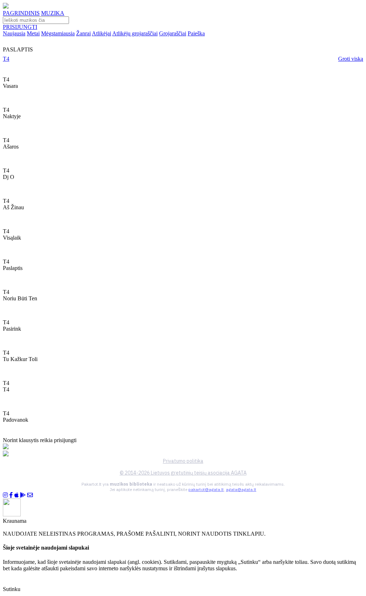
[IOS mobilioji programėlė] (16, 495)
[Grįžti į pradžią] (6, 7)
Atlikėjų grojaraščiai (135, 33)
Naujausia (14, 33)
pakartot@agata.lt (206, 489)
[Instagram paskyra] (5, 495)
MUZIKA (52, 13)
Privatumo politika (183, 461)
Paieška (196, 33)
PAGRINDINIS (21, 13)
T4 (6, 59)
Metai (33, 33)
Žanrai (83, 33)
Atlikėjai (101, 33)
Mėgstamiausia (58, 33)
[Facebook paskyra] (11, 495)
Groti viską (350, 59)
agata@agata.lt (241, 489)
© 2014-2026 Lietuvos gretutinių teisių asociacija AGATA (183, 473)
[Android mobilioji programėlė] (23, 495)
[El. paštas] (30, 495)
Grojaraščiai (172, 33)
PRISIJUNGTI (20, 27)
